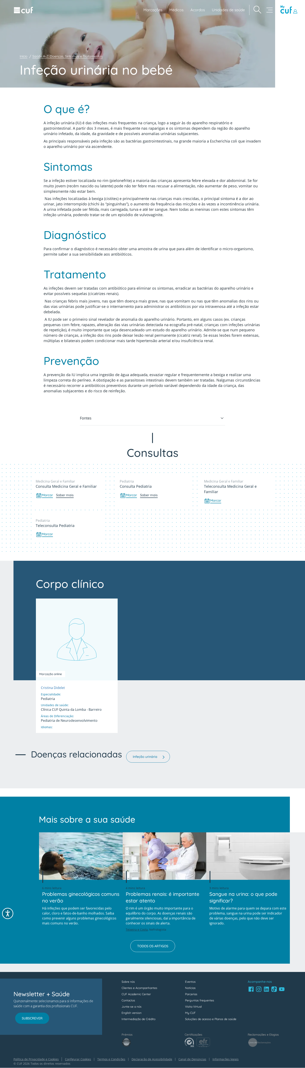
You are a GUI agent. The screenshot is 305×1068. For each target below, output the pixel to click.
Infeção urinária (145, 757)
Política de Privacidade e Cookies (36, 1059)
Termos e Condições (111, 1059)
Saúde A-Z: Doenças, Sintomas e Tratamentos (67, 56)
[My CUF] (289, 10)
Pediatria (127, 481)
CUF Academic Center (136, 994)
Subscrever (32, 1018)
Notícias (190, 988)
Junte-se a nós (132, 1006)
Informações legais (225, 1059)
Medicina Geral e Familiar (55, 481)
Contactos (128, 1000)
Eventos (190, 982)
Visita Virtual (193, 1006)
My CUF (190, 1013)
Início (23, 56)
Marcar (47, 495)
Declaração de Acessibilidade (152, 1059)
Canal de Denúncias (192, 1059)
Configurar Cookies (78, 1059)
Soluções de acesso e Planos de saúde (210, 1019)
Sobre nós (128, 982)
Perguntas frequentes (199, 1000)
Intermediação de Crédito (138, 1019)
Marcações (152, 9)
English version (132, 1013)
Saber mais (65, 495)
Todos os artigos (152, 946)
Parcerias (191, 994)
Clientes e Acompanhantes (139, 988)
